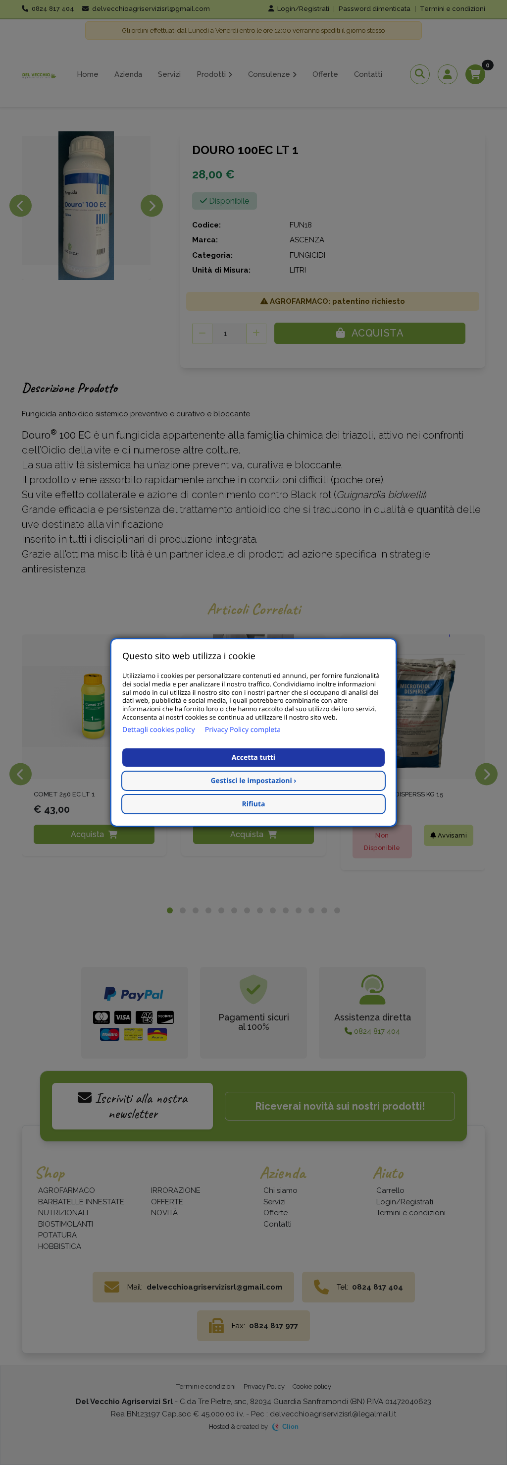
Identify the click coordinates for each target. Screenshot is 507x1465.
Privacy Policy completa (243, 729)
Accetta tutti (253, 757)
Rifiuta (253, 804)
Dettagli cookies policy (158, 729)
